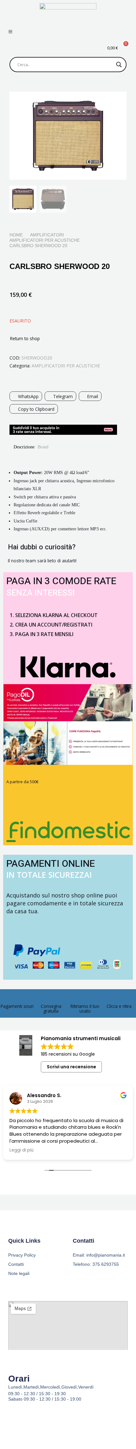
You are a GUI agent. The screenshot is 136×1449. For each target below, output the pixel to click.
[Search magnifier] (118, 64)
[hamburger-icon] (10, 32)
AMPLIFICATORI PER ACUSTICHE (44, 240)
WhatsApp (28, 396)
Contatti (16, 1264)
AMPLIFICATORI (47, 234)
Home (16, 234)
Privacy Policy (22, 1255)
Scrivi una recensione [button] (71, 1067)
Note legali (18, 1273)
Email (92, 396)
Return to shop (25, 338)
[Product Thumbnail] (107, 104)
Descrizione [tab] (24, 447)
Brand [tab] (43, 447)
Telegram (63, 396)
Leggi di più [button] (25, 1150)
